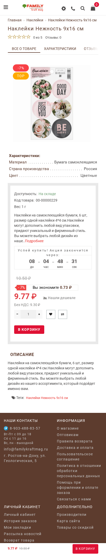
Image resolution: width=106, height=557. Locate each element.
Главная (15, 20)
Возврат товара (19, 540)
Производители (71, 514)
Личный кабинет (20, 514)
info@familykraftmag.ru (26, 449)
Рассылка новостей (22, 534)
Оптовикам (67, 435)
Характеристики (60, 49)
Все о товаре (24, 49)
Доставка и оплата (75, 448)
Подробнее (34, 241)
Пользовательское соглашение (75, 456)
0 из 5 (37, 37)
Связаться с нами (74, 499)
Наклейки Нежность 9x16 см (47, 398)
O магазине (68, 428)
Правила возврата (75, 441)
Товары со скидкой (75, 527)
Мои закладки (17, 527)
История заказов (20, 521)
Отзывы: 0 (53, 37)
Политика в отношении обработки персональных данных (79, 471)
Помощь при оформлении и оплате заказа (77, 487)
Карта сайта (68, 521)
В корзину (85, 549)
